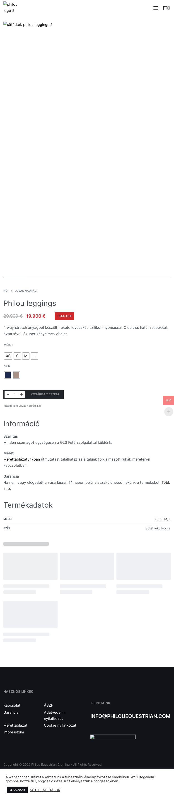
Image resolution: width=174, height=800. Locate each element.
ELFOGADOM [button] (17, 789)
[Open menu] (155, 8)
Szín (7, 366)
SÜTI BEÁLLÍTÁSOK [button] (45, 790)
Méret (8, 344)
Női (5, 290)
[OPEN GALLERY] (87, 147)
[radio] (8, 356)
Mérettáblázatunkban (21, 459)
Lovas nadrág (26, 290)
